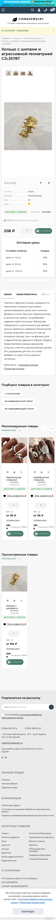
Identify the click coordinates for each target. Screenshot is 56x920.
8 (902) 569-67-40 (33, 728)
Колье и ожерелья (10, 837)
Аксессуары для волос (13, 857)
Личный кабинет (10, 783)
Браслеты (6, 853)
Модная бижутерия (38, 859)
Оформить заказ (9, 787)
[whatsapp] (2, 757)
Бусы (4, 841)
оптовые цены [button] (12, 520)
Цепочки (6, 845)
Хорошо (28, 911)
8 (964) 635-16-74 (9, 728)
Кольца (16, 38)
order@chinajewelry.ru (12, 743)
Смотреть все (9, 559)
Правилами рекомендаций (32, 902)
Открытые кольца (14, 368)
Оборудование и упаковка (37, 850)
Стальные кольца (32, 38)
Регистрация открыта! (17, 1)
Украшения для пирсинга (41, 837)
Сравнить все (9, 430)
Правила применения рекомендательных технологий (28, 815)
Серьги (5, 833)
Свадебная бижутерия (40, 855)
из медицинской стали (19, 401)
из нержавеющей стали (19, 408)
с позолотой (12, 393)
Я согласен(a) (22, 716)
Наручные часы (9, 860)
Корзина (6, 780)
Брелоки (33, 845)
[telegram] (6, 757)
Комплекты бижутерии (40, 833)
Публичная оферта (11, 805)
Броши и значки (37, 841)
